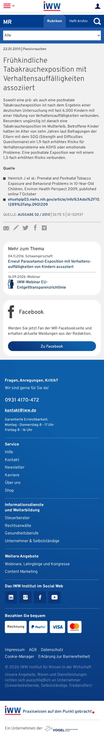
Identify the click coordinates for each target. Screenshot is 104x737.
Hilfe (9, 452)
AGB (33, 649)
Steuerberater (17, 518)
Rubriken (54, 21)
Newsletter (14, 467)
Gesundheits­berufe (21, 533)
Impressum (15, 649)
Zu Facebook (52, 346)
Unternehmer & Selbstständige (32, 541)
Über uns (13, 482)
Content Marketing (21, 571)
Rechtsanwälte (18, 525)
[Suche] (96, 21)
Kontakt (12, 460)
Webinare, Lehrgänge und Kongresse (37, 564)
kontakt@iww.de (20, 410)
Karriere (12, 475)
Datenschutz (52, 649)
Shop (9, 490)
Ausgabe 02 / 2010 (34, 215)
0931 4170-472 (22, 400)
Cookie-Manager (19, 656)
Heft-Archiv (78, 21)
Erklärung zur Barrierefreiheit (64, 656)
